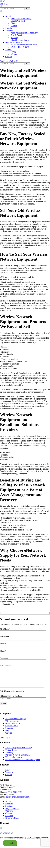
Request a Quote (12, 818)
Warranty (14, 54)
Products (9, 728)
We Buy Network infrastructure (24, 45)
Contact (8, 57)
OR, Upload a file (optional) (12, 691)
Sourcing (14, 37)
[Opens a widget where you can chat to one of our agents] (10, 843)
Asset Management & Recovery (24, 33)
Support (8, 49)
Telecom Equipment (13, 757)
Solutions (9, 30)
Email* (3, 644)
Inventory (9, 28)
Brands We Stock (18, 21)
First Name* (5, 629)
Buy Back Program (13, 42)
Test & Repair (16, 35)
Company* (4, 658)
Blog (13, 23)
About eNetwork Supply (21, 18)
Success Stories (11, 726)
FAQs (13, 52)
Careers (14, 26)
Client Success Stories (20, 40)
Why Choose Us (12, 721)
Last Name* (5, 636)
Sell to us (9, 815)
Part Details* (5, 665)
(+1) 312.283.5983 (14, 792)
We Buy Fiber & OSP (20, 47)
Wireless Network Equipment (17, 755)
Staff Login (5, 61)
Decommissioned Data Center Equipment (22, 759)
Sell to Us (4, 4)
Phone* (3, 651)
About (8, 16)
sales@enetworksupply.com (17, 797)
